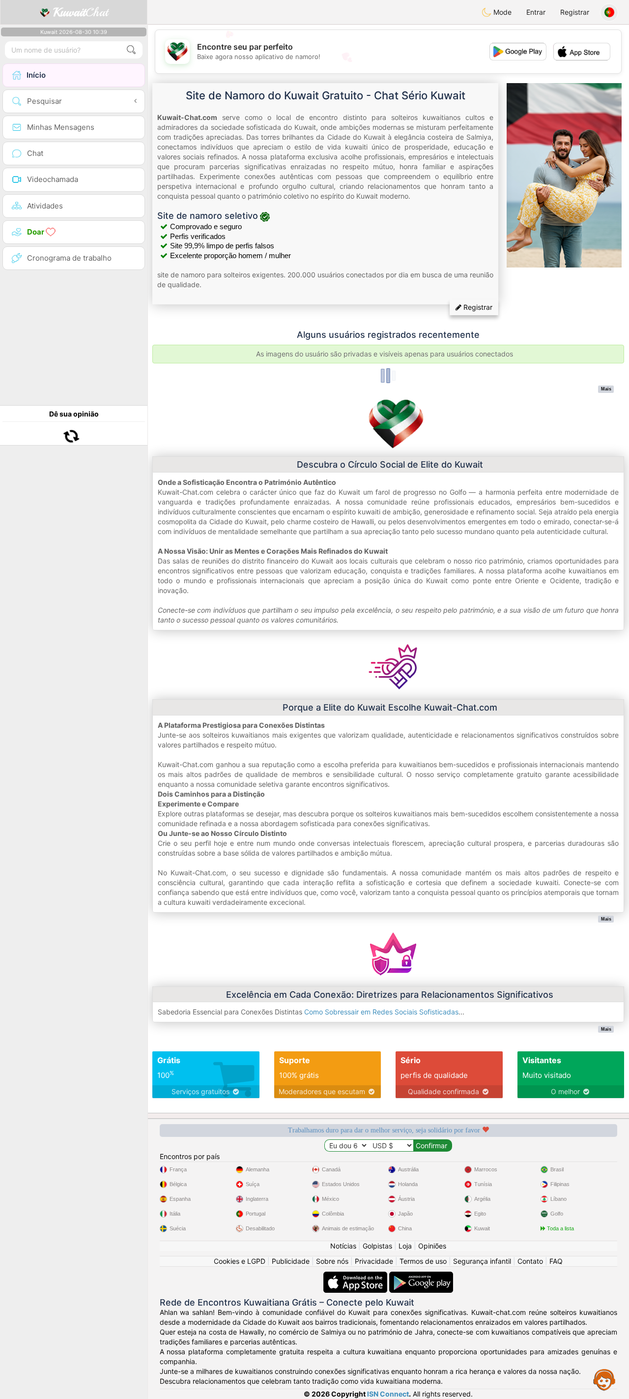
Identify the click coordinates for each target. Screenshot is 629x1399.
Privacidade (374, 1261)
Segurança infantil (482, 1261)
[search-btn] (131, 50)
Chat (80, 12)
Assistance (604, 1379)
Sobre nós (332, 1261)
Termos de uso (423, 1261)
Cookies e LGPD (239, 1261)
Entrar (535, 12)
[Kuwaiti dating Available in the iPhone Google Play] (421, 1276)
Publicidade (291, 1261)
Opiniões (432, 1246)
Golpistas (377, 1246)
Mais (606, 389)
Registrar (574, 12)
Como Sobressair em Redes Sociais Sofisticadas (381, 1012)
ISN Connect (388, 1394)
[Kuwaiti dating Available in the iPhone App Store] (356, 1276)
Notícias (343, 1246)
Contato (530, 1261)
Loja (405, 1246)
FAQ (556, 1261)
